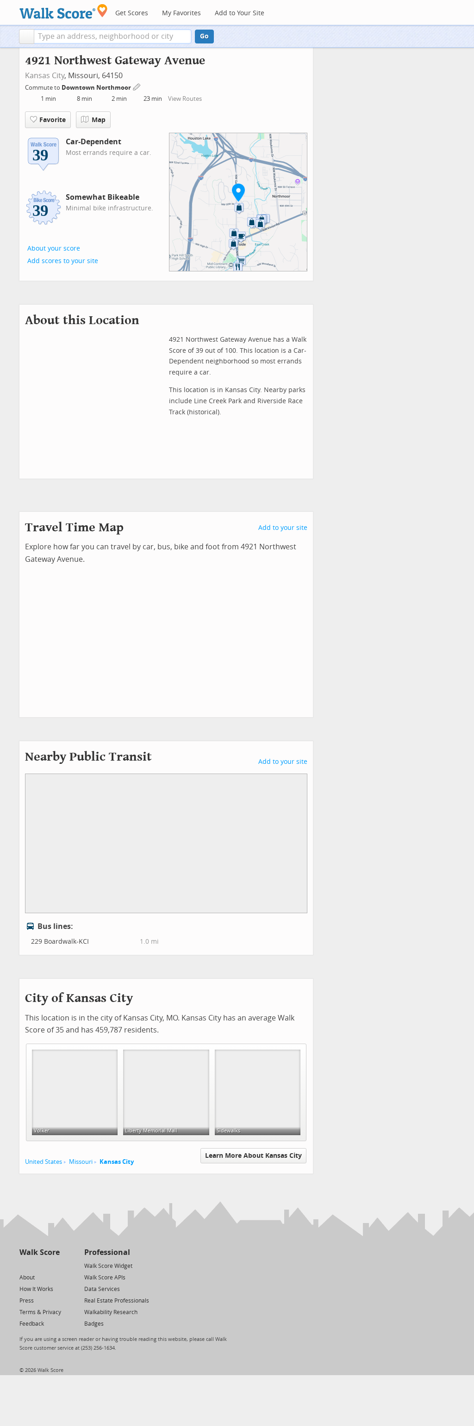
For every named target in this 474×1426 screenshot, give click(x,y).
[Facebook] (39, 1265)
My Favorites (181, 13)
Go (204, 36)
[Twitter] (24, 1265)
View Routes (185, 98)
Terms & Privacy (40, 1312)
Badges (94, 1324)
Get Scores (131, 13)
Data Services (102, 1289)
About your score (53, 248)
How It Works (36, 1289)
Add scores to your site (62, 261)
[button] (26, 36)
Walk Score (39, 1252)
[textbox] (113, 36)
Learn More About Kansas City (253, 1156)
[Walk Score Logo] (63, 11)
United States (43, 1161)
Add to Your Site (239, 13)
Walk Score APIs (104, 1277)
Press (26, 1300)
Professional (107, 1252)
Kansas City (44, 75)
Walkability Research (110, 1312)
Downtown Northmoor (97, 87)
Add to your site (282, 528)
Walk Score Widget (108, 1266)
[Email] (53, 1265)
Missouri (81, 1161)
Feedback (31, 1324)
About (27, 1277)
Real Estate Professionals (116, 1300)
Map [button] (99, 120)
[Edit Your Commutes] (137, 86)
